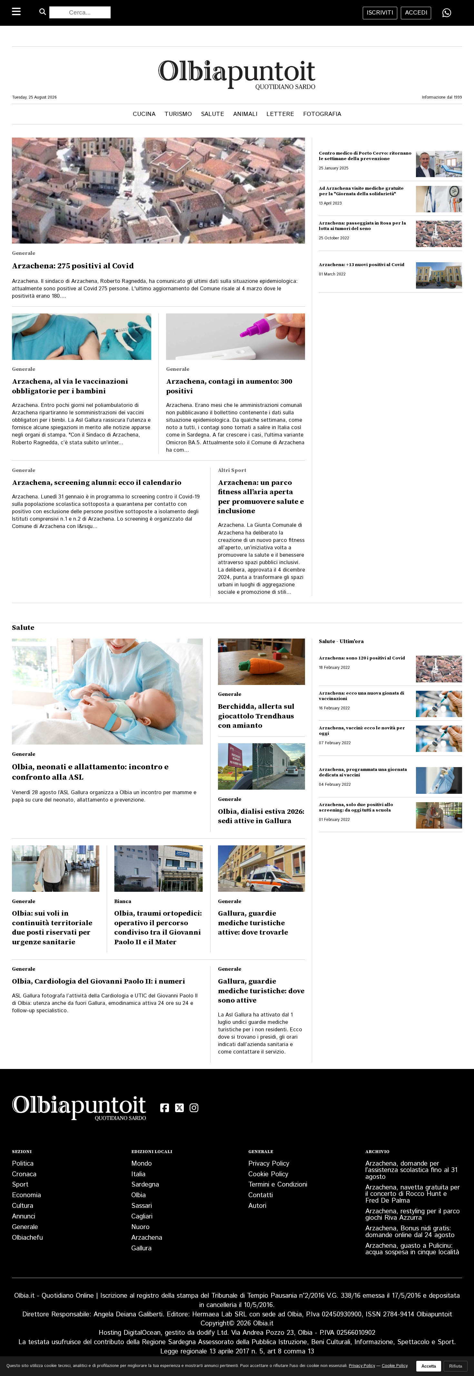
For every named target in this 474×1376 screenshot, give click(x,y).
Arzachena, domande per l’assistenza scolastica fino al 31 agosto (411, 1170)
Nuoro (140, 1227)
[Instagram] (194, 1107)
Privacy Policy (268, 1164)
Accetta (428, 1366)
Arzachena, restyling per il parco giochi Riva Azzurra (412, 1215)
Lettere (280, 114)
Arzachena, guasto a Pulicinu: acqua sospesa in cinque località (412, 1249)
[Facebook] (164, 1107)
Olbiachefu (27, 1238)
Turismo (178, 114)
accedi (416, 12)
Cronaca (24, 1174)
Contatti (260, 1195)
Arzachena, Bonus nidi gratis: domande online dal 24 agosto (410, 1232)
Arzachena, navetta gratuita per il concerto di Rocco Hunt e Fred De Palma (412, 1194)
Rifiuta (455, 1366)
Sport (20, 1184)
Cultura (22, 1206)
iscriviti (380, 12)
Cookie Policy (268, 1174)
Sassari (141, 1206)
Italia (138, 1174)
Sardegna (145, 1184)
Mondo (141, 1164)
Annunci (23, 1216)
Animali (245, 114)
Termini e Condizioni (277, 1184)
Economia (26, 1195)
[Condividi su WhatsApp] (446, 13)
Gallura (141, 1248)
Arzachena (146, 1238)
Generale (25, 1227)
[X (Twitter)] (179, 1107)
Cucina (144, 114)
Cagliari (142, 1216)
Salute (212, 114)
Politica (23, 1164)
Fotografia (322, 114)
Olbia (138, 1195)
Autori (257, 1206)
